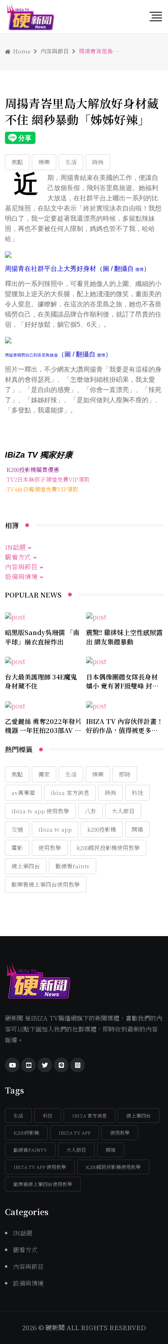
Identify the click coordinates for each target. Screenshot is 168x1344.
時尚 (98, 162)
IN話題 (15, 547)
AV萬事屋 (23, 792)
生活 (71, 162)
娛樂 (44, 162)
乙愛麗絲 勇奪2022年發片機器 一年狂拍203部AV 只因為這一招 (43, 730)
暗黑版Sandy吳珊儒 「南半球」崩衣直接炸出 (42, 637)
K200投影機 (101, 829)
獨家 (44, 774)
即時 (124, 774)
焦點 (17, 162)
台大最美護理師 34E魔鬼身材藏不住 (41, 681)
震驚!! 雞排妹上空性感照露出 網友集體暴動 (124, 637)
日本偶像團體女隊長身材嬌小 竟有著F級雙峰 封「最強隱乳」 (122, 686)
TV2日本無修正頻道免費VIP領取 (48, 479)
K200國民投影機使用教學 (108, 848)
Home (21, 51)
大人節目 (123, 811)
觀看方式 (18, 557)
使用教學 (49, 848)
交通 (17, 829)
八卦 (90, 811)
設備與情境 (21, 576)
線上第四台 (25, 866)
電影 (17, 848)
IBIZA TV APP (55, 829)
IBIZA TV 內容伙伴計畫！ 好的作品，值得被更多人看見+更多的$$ (124, 730)
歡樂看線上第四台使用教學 (45, 884)
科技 (137, 792)
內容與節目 (54, 51)
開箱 (137, 829)
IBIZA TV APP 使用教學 (40, 811)
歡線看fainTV (72, 866)
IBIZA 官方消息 (70, 792)
